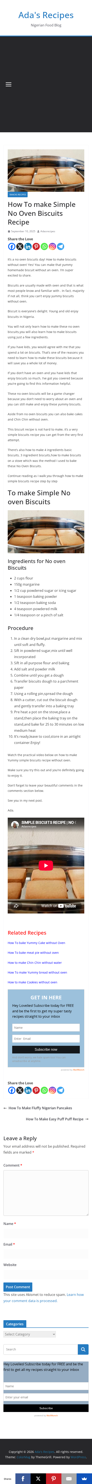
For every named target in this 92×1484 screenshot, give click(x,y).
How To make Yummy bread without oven (38, 972)
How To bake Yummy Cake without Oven (36, 943)
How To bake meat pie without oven (34, 953)
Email (9, 1244)
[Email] (69, 1478)
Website (9, 1264)
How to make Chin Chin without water (35, 963)
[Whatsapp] (44, 246)
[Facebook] (11, 246)
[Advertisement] (46, 84)
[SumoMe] (84, 1478)
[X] (20, 246)
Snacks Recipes (17, 194)
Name (9, 1223)
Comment (12, 1165)
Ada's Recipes (46, 15)
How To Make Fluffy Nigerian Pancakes (40, 1108)
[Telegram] (60, 246)
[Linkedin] (28, 246)
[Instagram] (52, 246)
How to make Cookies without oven (33, 982)
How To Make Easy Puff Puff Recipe (54, 1119)
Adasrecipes (47, 231)
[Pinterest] (36, 246)
